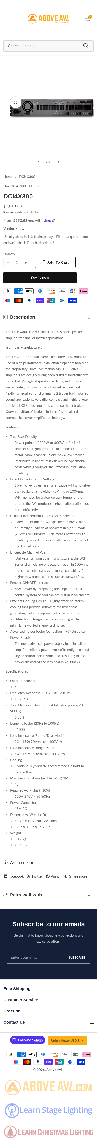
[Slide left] (39, 162)
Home (7, 177)
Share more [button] (78, 876)
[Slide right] (58, 162)
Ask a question (23, 862)
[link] (48, 1086)
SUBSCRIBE (76, 957)
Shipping (8, 212)
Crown (21, 228)
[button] (48, 895)
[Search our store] (86, 46)
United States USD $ (65, 1040)
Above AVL (54, 1069)
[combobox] (48, 46)
